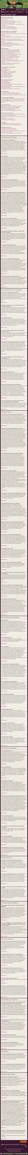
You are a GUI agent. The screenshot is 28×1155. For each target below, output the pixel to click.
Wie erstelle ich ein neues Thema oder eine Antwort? (10, 49)
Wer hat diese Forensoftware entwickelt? (8, 128)
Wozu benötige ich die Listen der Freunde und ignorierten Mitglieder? (13, 98)
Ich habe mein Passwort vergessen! (7, 26)
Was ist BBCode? (4, 68)
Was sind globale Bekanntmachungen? (8, 72)
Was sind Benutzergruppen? (6, 83)
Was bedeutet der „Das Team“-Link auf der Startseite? (10, 88)
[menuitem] (4, 10)
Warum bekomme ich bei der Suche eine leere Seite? (10, 108)
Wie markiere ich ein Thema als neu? (7, 64)
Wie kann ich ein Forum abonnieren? (7, 118)
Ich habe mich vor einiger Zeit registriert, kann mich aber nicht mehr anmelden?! (13, 25)
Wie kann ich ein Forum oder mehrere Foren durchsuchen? (11, 105)
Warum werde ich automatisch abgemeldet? (9, 27)
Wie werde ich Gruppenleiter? (6, 85)
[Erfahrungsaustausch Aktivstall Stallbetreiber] (14, 2)
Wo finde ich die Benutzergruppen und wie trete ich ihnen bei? (12, 84)
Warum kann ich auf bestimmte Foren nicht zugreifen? (10, 56)
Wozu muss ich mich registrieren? (7, 18)
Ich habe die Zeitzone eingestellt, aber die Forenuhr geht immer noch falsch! (13, 38)
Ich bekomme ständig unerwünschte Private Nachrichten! (11, 93)
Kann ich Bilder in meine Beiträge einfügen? (8, 71)
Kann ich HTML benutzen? (6, 69)
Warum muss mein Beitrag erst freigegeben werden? (10, 63)
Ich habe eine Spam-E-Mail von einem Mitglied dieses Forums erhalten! (13, 94)
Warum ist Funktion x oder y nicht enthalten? (9, 129)
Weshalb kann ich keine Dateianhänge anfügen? (9, 57)
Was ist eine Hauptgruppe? (6, 87)
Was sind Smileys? (4, 70)
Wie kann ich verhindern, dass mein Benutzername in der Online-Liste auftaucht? (13, 34)
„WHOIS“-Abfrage (16, 1106)
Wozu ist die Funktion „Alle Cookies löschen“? (9, 28)
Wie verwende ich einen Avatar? (7, 42)
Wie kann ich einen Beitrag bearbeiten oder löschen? (10, 50)
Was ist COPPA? (4, 19)
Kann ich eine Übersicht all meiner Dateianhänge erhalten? (11, 124)
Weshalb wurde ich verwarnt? (6, 58)
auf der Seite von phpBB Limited (7, 1084)
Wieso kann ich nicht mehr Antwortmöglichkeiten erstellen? (11, 54)
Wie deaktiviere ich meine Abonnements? (8, 119)
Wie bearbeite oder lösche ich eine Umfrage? (9, 55)
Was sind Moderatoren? (5, 82)
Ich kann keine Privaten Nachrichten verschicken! (10, 92)
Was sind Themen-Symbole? (6, 77)
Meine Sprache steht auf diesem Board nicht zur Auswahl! (11, 39)
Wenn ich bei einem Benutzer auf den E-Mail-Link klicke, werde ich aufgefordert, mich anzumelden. (12, 45)
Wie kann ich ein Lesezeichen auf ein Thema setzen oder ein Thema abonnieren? (13, 117)
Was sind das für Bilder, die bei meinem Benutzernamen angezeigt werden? (12, 41)
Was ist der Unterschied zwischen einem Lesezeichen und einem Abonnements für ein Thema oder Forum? (12, 115)
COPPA (16, 196)
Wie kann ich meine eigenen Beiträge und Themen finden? (11, 110)
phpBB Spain (22, 1153)
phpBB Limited (9, 350)
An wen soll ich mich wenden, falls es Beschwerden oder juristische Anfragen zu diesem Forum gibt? (13, 131)
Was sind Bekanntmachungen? (6, 73)
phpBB (10, 1148)
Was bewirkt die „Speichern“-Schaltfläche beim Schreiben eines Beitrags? (12, 61)
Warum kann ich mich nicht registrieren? (8, 20)
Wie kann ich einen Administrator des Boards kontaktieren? (11, 133)
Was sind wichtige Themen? (6, 74)
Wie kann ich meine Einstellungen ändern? (8, 32)
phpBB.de (18, 350)
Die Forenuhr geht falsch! (5, 35)
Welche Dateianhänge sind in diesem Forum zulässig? (10, 123)
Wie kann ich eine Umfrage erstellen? (7, 53)
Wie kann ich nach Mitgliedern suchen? (8, 109)
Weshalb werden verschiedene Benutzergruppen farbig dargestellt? (13, 86)
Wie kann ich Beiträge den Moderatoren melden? (9, 59)
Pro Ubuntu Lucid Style (8, 1153)
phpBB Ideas (7, 1094)
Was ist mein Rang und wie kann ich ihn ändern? (9, 43)
